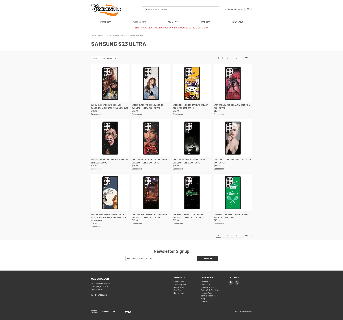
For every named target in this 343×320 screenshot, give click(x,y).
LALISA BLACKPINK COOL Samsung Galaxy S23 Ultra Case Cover (147, 106)
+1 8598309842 (100, 295)
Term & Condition (208, 296)
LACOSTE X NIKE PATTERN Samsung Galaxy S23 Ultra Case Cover (188, 216)
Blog (203, 299)
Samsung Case (139, 22)
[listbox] (109, 58)
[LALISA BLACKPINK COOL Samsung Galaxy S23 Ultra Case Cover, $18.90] (151, 83)
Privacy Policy (206, 293)
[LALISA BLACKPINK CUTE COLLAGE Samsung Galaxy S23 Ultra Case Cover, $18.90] (110, 83)
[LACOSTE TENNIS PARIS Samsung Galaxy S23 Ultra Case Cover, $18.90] (232, 192)
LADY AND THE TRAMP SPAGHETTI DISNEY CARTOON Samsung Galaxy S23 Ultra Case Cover (109, 217)
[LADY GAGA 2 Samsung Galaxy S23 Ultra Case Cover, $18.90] (232, 137)
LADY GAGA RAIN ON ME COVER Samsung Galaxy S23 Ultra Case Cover (150, 161)
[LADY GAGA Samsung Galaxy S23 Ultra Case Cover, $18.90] (232, 83)
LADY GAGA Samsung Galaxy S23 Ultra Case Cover (232, 106)
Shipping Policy (207, 287)
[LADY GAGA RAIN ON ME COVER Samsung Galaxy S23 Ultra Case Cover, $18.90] (151, 137)
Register (238, 9)
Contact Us (205, 285)
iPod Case (205, 22)
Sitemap (204, 301)
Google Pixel (173, 22)
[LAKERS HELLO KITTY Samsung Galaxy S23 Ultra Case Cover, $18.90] (192, 83)
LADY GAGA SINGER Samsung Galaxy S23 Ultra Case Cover (109, 161)
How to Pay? (237, 22)
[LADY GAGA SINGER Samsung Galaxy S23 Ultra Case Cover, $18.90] (110, 137)
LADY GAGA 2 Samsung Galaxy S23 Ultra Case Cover (232, 161)
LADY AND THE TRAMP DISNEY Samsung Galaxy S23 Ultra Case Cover (149, 216)
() (250, 9)
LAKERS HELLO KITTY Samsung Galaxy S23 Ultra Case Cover (190, 106)
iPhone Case (105, 22)
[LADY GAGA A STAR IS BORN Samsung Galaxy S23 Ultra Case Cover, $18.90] (192, 137)
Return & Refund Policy (210, 290)
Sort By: (96, 58)
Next (247, 58)
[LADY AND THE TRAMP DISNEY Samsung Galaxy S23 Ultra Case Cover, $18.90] (151, 192)
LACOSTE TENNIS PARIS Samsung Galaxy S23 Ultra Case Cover (232, 216)
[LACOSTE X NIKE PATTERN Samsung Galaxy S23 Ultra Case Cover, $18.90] (192, 192)
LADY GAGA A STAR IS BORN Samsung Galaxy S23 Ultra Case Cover (189, 161)
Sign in (230, 9)
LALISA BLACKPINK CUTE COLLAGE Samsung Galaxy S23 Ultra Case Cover (109, 106)
